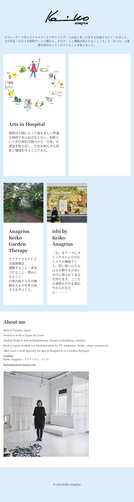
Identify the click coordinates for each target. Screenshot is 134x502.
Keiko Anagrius (67, 17)
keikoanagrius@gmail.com (19, 364)
